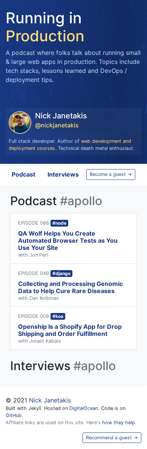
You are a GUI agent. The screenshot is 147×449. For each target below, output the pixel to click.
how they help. (119, 422)
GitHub (13, 415)
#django (61, 273)
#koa (57, 316)
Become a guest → (111, 174)
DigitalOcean (83, 408)
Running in (45, 27)
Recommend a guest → (112, 437)
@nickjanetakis (57, 125)
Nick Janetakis (50, 400)
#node (59, 223)
